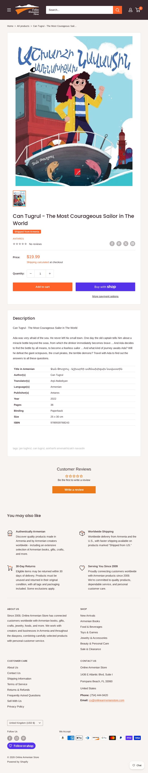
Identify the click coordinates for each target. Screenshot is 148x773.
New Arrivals (87, 615)
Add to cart (43, 286)
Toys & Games (89, 632)
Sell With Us (14, 700)
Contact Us (14, 673)
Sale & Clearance (90, 649)
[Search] (117, 10)
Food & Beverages (91, 626)
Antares (18, 238)
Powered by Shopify (17, 761)
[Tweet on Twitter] (125, 243)
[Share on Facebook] (112, 243)
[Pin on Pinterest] (118, 243)
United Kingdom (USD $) (22, 723)
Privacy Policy (15, 706)
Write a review (74, 489)
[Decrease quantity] (30, 273)
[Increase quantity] (50, 273)
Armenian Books (90, 621)
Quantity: (19, 273)
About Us (12, 667)
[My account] (130, 10)
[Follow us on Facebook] (9, 738)
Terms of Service (17, 684)
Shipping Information (19, 678)
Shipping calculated (38, 262)
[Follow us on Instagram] (16, 738)
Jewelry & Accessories (93, 637)
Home (10, 26)
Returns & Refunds (18, 689)
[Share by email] (132, 243)
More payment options (105, 296)
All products (23, 26)
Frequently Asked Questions (24, 695)
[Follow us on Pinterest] (23, 738)
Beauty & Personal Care (94, 643)
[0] (138, 10)
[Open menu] (9, 9)
